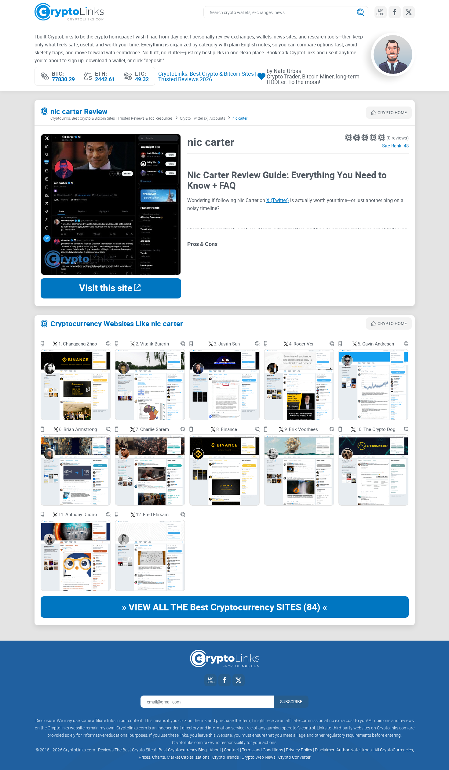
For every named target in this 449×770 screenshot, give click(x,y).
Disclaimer (324, 750)
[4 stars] (374, 137)
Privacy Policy (299, 750)
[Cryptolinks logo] (69, 12)
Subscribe (291, 701)
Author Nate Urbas (354, 750)
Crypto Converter (294, 757)
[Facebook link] (395, 12)
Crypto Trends (225, 757)
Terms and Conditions (262, 750)
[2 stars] (357, 137)
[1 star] (349, 137)
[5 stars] (381, 137)
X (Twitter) (277, 200)
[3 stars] (365, 137)
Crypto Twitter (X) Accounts (202, 118)
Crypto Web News (259, 757)
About (215, 750)
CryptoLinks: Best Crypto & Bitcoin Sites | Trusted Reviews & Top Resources (111, 118)
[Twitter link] (409, 12)
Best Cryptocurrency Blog (183, 750)
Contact (231, 750)
